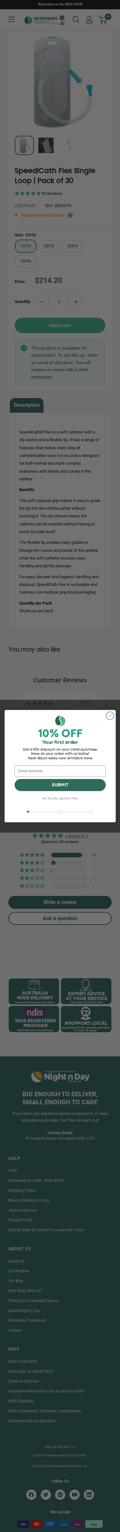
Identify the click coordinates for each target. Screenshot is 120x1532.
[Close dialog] (110, 715)
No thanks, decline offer (60, 798)
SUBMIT (60, 785)
